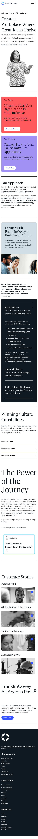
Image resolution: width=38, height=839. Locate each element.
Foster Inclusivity (8, 448)
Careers (3, 795)
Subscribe (4, 800)
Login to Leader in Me (7, 758)
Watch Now (10, 168)
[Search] (36, 3)
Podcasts (3, 829)
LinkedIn (3, 819)
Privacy (3, 769)
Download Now (11, 129)
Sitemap (3, 792)
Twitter (3, 813)
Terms (3, 766)
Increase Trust (7, 441)
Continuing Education (7, 790)
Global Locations (5, 763)
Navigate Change (8, 455)
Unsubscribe (4, 803)
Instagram (4, 824)
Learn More (7, 718)
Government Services (6, 787)
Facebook (4, 816)
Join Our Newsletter (6, 827)
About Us (3, 761)
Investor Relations (6, 784)
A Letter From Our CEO (7, 774)
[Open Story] (32, 592)
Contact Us (4, 798)
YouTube (3, 821)
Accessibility (4, 771)
